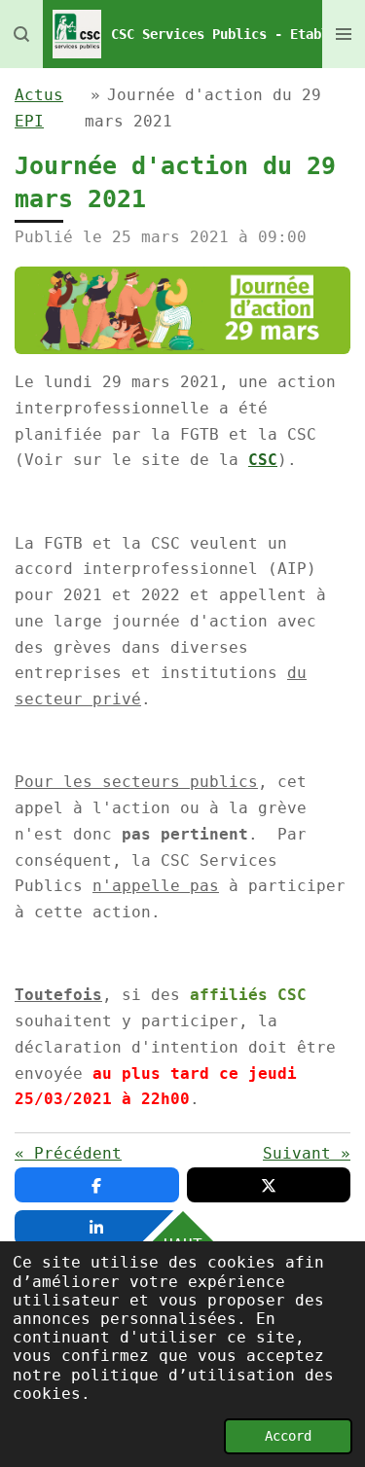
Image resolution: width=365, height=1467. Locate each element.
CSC (262, 459)
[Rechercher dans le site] (21, 34)
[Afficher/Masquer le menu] (343, 34)
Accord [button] (288, 1436)
